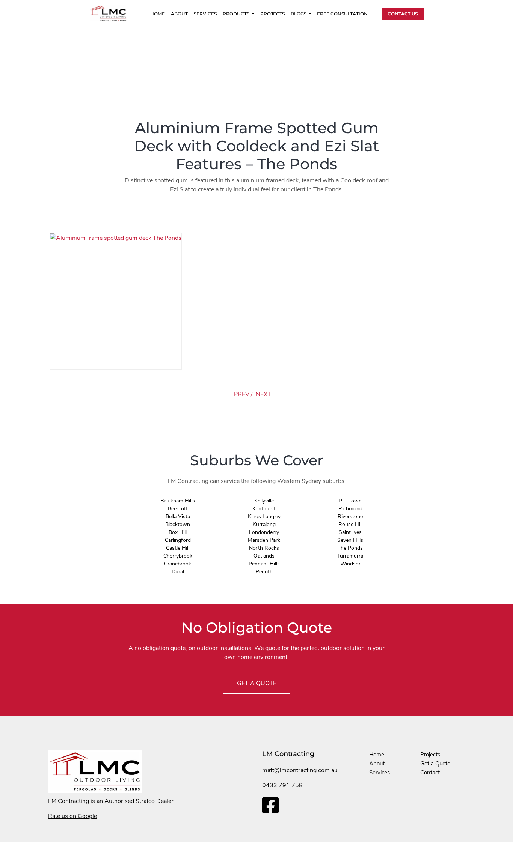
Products (236, 14)
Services (205, 14)
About (179, 14)
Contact (430, 772)
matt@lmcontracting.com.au (300, 770)
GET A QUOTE (256, 683)
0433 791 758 (282, 785)
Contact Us (403, 14)
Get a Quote (435, 763)
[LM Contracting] (111, 13)
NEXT (263, 394)
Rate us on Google (72, 816)
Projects (272, 14)
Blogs (299, 14)
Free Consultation (342, 14)
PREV (241, 394)
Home (157, 14)
